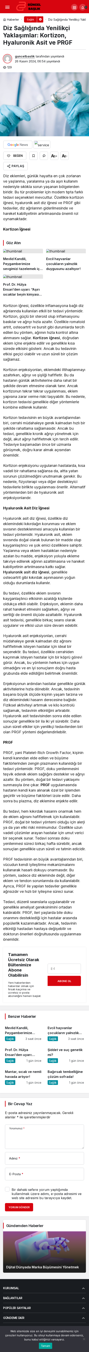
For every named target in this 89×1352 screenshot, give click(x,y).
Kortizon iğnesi (46, 338)
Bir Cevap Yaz (20, 1104)
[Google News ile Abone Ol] (17, 145)
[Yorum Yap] (44, 156)
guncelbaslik (25, 56)
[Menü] (7, 7)
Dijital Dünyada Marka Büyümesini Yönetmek (42, 1267)
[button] (74, 7)
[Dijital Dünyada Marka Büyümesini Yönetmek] (44, 1252)
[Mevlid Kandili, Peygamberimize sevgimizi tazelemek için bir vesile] (23, 260)
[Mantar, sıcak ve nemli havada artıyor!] (23, 1075)
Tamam (45, 1345)
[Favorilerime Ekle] (33, 156)
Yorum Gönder (19, 1207)
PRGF (45, 785)
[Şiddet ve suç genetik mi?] (66, 1053)
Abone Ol (64, 981)
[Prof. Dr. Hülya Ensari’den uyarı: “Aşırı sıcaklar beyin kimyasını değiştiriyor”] (23, 285)
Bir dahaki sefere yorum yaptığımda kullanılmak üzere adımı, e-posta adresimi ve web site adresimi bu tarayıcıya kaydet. (47, 1194)
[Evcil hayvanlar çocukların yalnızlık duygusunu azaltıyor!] (66, 260)
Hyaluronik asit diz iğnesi (26, 572)
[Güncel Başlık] (30, 7)
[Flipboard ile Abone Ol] (41, 145)
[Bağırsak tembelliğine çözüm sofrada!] (66, 1075)
